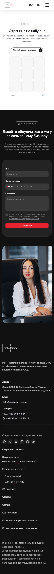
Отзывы (6, 496)
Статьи (6, 504)
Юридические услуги (14, 469)
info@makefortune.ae (14, 402)
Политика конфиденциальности (20, 520)
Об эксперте (9, 489)
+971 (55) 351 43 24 (13, 413)
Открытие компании (13, 449)
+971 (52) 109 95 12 (17, 418)
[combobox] (13, 186)
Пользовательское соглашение (19, 528)
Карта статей (9, 512)
